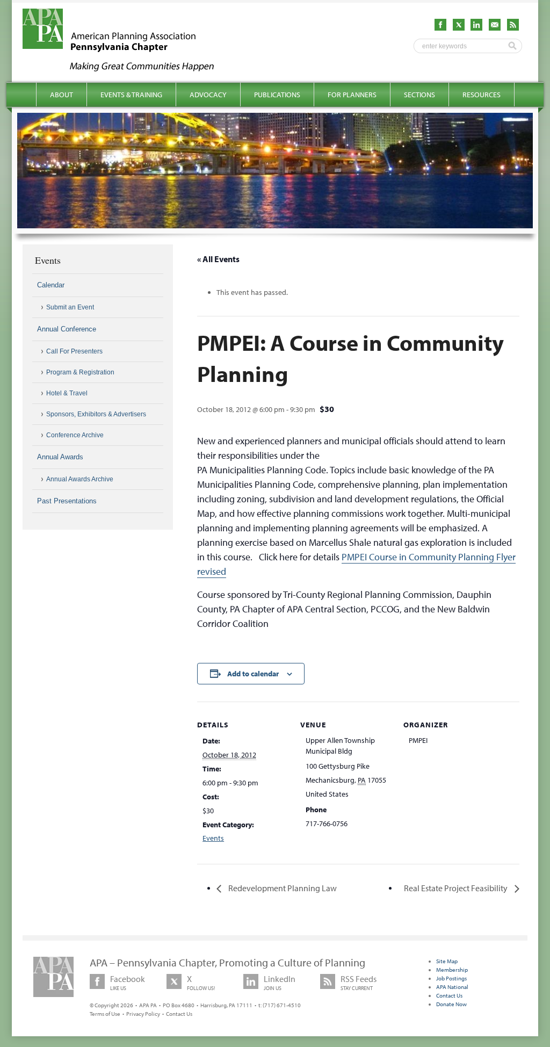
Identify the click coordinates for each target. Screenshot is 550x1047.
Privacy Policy (143, 1013)
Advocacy (208, 94)
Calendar (50, 285)
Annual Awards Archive (79, 479)
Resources (481, 94)
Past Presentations (67, 501)
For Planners (352, 94)
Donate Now (451, 1004)
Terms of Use (105, 1013)
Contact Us (179, 1013)
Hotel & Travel (67, 393)
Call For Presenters (74, 351)
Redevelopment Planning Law (282, 888)
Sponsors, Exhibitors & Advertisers (96, 414)
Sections (419, 94)
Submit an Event (70, 307)
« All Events (218, 259)
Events (213, 838)
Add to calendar (253, 673)
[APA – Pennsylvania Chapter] (128, 68)
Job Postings (451, 978)
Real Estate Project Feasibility (456, 888)
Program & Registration (80, 372)
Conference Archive (75, 435)
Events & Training (131, 94)
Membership (452, 969)
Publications (277, 94)
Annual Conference (66, 329)
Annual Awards (60, 457)
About (61, 94)
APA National (452, 987)
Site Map (447, 961)
